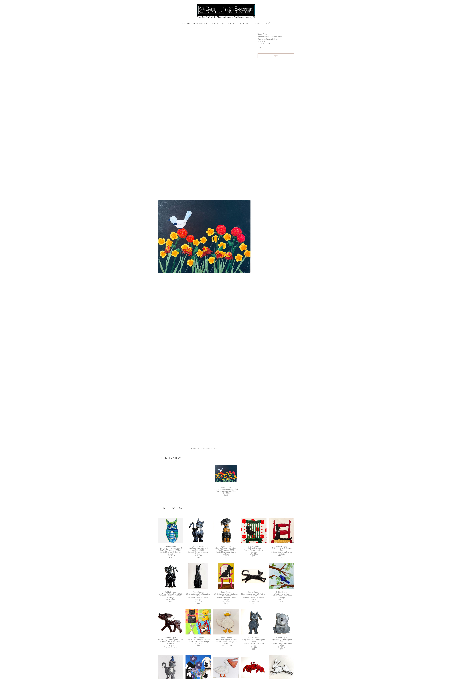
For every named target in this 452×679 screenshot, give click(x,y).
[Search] (266, 23)
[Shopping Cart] (269, 23)
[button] (201, 23)
